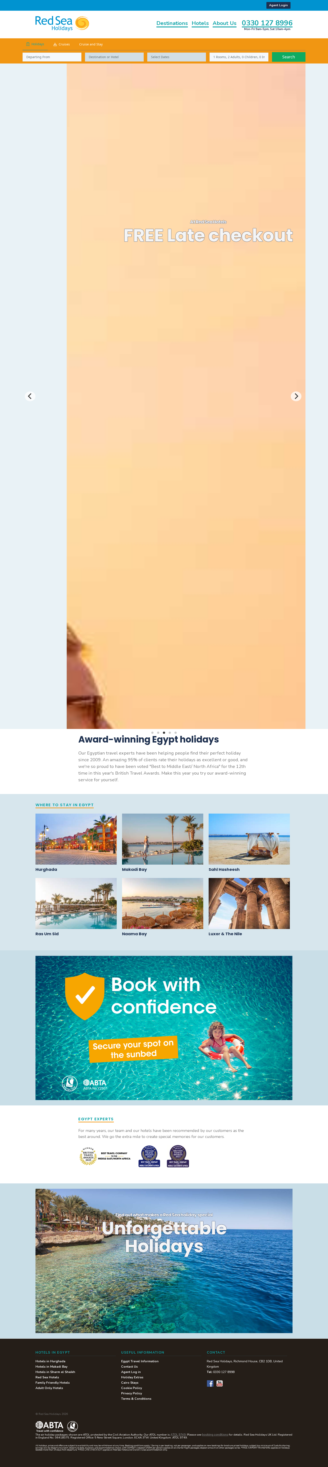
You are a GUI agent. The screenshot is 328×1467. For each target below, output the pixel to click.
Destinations (172, 23)
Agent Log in (131, 1372)
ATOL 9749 (178, 1435)
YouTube (219, 1383)
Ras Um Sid (47, 934)
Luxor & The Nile (225, 934)
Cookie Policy (131, 1388)
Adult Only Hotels (49, 1388)
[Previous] (30, 396)
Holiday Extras (132, 1377)
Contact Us (129, 1367)
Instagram (229, 1383)
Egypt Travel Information (140, 1361)
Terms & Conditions (136, 1399)
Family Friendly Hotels (52, 1383)
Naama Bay (134, 934)
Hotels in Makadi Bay (51, 1367)
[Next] (296, 396)
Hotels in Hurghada (50, 1361)
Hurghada (46, 869)
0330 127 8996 (267, 22)
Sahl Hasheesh (224, 869)
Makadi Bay (134, 869)
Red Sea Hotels (47, 1377)
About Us (225, 23)
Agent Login (278, 5)
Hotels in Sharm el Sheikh (55, 1372)
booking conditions (215, 1435)
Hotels (200, 23)
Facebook (210, 1383)
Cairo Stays (277, 254)
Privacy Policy (131, 1393)
